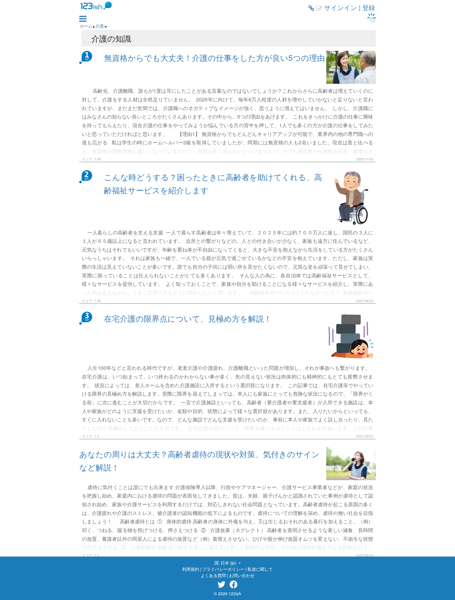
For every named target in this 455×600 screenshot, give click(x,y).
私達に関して (260, 569)
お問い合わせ (241, 575)
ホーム (86, 26)
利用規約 (190, 569)
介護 (99, 26)
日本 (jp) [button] (229, 563)
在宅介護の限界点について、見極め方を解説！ (188, 318)
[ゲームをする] (371, 17)
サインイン (340, 7)
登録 (368, 7)
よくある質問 (213, 575)
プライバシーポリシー (223, 569)
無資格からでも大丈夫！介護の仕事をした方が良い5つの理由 (214, 57)
